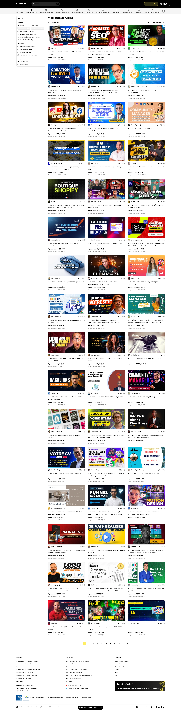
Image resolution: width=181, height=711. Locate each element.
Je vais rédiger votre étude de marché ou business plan (143, 475)
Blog (116, 672)
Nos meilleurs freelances (74, 678)
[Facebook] (161, 707)
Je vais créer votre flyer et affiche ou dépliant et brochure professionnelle (106, 475)
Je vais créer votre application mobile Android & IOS (146, 168)
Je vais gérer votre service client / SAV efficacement (142, 91)
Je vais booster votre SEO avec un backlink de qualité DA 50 (65, 360)
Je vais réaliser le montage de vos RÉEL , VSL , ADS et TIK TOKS (145, 206)
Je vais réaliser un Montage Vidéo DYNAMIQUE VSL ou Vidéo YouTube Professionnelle (146, 245)
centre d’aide (156, 688)
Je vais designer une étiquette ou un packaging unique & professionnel (66, 551)
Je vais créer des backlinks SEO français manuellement (63, 245)
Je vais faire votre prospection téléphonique (145, 358)
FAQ (116, 675)
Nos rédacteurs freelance (74, 672)
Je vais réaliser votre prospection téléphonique (66, 282)
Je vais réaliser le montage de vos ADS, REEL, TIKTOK (105, 628)
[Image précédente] (90, 36)
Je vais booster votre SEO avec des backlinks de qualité (146, 590)
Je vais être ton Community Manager (142, 397)
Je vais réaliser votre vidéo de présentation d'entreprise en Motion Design (144, 513)
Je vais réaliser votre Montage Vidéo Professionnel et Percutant (62, 130)
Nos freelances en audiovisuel (75, 666)
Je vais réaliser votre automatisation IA (143, 627)
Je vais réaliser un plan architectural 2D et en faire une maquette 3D (65, 513)
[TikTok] (164, 707)
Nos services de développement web (28, 669)
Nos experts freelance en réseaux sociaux (79, 675)
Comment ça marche (122, 661)
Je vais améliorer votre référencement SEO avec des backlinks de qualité (104, 53)
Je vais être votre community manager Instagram (143, 283)
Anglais (24, 64)
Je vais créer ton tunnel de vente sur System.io (106, 397)
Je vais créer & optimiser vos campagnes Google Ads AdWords (66, 321)
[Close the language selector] (101, 708)
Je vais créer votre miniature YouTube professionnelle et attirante (102, 283)
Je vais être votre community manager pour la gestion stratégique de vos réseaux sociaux (146, 321)
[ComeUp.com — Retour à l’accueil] (21, 4)
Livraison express (25, 52)
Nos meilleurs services (23, 678)
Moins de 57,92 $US (27, 31)
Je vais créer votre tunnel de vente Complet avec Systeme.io (105, 130)
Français (24, 61)
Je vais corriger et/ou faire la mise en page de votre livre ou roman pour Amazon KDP (105, 590)
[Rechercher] (57, 4)
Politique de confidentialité (56, 707)
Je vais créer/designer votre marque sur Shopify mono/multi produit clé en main (66, 206)
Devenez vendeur (151, 4)
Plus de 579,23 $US (27, 40)
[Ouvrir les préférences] (161, 4)
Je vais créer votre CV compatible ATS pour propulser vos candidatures (64, 475)
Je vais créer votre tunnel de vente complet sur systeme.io (146, 53)
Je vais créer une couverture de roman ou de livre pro (65, 436)
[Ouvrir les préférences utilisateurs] (168, 4)
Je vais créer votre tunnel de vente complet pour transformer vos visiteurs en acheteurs (105, 513)
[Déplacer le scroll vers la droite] (163, 11)
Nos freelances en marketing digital (77, 661)
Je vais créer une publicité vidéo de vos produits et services (106, 551)
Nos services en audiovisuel (25, 666)
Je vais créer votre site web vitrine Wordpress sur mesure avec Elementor (145, 436)
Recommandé (157, 22)
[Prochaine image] (123, 36)
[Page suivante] (127, 643)
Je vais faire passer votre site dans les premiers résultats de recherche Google (106, 436)
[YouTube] (159, 707)
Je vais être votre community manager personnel (143, 130)
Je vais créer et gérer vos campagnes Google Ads (105, 168)
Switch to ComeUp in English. (89, 707)
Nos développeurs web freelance (76, 669)
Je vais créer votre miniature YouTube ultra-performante (104, 206)
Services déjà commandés (28, 55)
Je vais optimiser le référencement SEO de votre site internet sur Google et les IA (104, 91)
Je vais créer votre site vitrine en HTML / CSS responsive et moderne (105, 245)
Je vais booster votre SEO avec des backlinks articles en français (65, 398)
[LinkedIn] (156, 707)
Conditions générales (39, 707)
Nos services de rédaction (24, 672)
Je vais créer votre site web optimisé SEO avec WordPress (65, 91)
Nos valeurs (119, 664)
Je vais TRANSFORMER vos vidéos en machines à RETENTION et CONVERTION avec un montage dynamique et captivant (146, 552)
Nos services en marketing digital (27, 661)
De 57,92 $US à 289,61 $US (29, 34)
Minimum (20, 25)
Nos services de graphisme (25, 664)
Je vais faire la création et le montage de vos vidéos (105, 360)
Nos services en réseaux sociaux (26, 675)
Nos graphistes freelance (74, 664)
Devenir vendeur (120, 666)
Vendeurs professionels (27, 46)
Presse (117, 669)
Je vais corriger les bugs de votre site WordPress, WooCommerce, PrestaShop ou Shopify (105, 322)
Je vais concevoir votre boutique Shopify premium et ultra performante (63, 168)
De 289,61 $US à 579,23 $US (30, 37)
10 (123, 643)
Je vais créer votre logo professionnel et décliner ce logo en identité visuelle (63, 590)
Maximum (34, 25)
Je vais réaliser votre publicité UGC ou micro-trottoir (65, 53)
